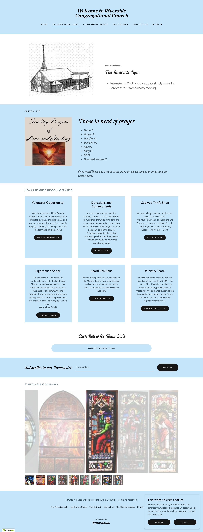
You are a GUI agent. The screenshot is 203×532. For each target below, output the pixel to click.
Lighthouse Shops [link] (95, 24)
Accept (185, 522)
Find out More (48, 315)
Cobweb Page (154, 237)
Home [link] (44, 24)
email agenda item (155, 309)
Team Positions (101, 299)
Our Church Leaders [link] (125, 507)
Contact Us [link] (140, 24)
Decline (159, 522)
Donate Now (101, 251)
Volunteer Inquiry (48, 237)
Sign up (168, 367)
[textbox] (114, 367)
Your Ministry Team (101, 348)
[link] (101, 16)
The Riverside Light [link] (65, 24)
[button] (157, 24)
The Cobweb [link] (120, 24)
